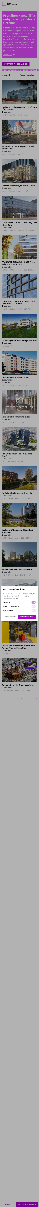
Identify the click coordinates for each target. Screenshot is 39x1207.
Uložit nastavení (9, 617)
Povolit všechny (26, 617)
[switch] (34, 602)
